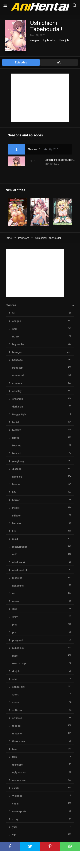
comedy (17, 383)
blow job (64, 40)
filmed (15, 437)
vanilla (15, 788)
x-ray (15, 819)
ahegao (34, 40)
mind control (19, 570)
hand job (17, 476)
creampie (17, 398)
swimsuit (17, 718)
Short (15, 694)
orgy (14, 616)
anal (14, 328)
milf (14, 554)
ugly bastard (19, 772)
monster (17, 577)
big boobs (49, 40)
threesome (18, 741)
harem (16, 484)
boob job (17, 367)
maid (15, 538)
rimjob (16, 671)
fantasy (16, 430)
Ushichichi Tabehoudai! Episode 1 (60, 159)
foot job (16, 445)
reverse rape (19, 663)
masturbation (19, 546)
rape (15, 655)
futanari (16, 453)
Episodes (21, 62)
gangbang (18, 461)
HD (14, 492)
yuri (14, 834)
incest (15, 507)
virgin (15, 803)
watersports (19, 811)
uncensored (19, 780)
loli (14, 531)
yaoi (14, 827)
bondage (17, 359)
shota (15, 702)
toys (14, 749)
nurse (15, 601)
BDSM (15, 336)
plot (14, 624)
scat (14, 679)
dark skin (17, 406)
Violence (17, 795)
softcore (17, 710)
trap (14, 756)
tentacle (17, 733)
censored (18, 375)
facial (15, 422)
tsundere (17, 764)
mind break (18, 562)
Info (59, 62)
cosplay (16, 391)
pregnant (17, 640)
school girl (18, 686)
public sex (18, 647)
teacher (16, 725)
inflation (16, 515)
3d (13, 313)
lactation (17, 523)
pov (14, 632)
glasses (16, 468)
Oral (14, 609)
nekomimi (17, 585)
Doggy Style (19, 414)
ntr (13, 593)
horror (16, 500)
